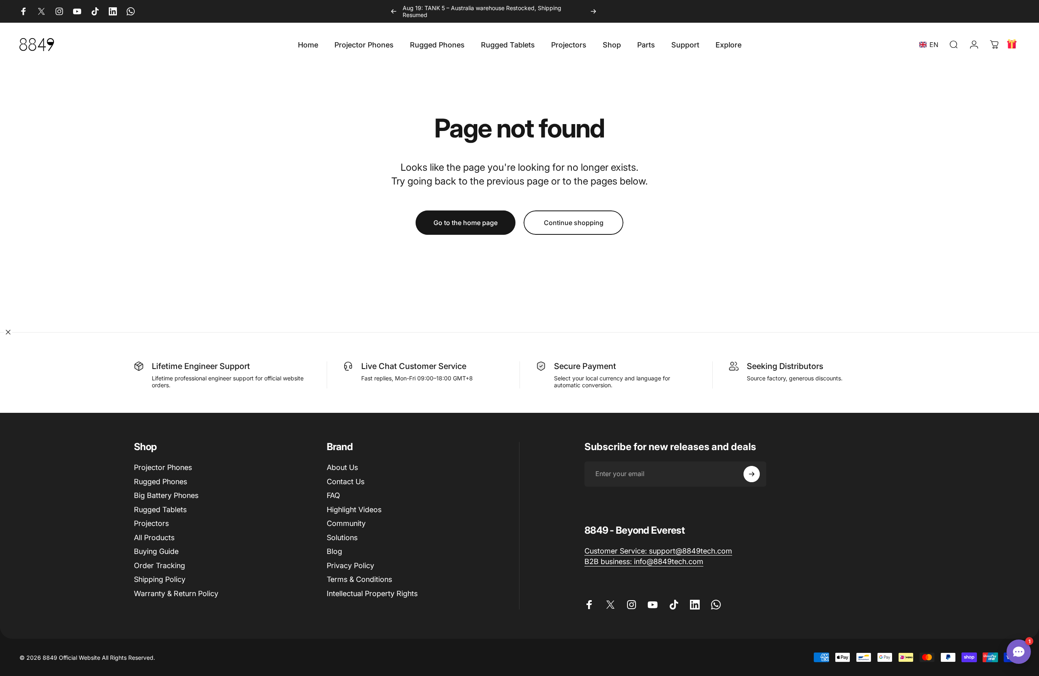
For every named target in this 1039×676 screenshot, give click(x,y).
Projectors (151, 523)
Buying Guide (156, 551)
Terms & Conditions (359, 579)
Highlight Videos (354, 509)
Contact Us (345, 481)
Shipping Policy (159, 579)
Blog (334, 551)
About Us (342, 467)
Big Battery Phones (166, 495)
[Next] (593, 11)
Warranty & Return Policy (176, 593)
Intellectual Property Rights (372, 593)
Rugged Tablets (160, 509)
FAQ (333, 495)
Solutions (342, 537)
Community (346, 523)
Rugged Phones (160, 481)
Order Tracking (159, 565)
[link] (658, 551)
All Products (154, 537)
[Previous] (394, 11)
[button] (930, 44)
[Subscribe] (752, 474)
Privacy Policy (350, 565)
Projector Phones (163, 467)
